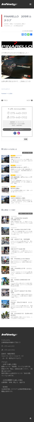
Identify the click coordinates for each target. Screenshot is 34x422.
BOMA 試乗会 (15, 188)
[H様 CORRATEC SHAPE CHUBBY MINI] (5, 220)
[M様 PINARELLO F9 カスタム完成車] (5, 270)
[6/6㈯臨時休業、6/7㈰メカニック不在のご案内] (5, 178)
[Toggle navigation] (30, 4)
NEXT (29, 100)
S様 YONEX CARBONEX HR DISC (20, 280)
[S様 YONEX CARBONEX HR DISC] (5, 281)
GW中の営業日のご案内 (18, 198)
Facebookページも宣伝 (6, 93)
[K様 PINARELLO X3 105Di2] (5, 260)
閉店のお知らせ (15, 157)
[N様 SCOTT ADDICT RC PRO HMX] (5, 292)
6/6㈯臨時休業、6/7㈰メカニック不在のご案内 (21, 178)
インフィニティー (5, 89)
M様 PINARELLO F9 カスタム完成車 (21, 269)
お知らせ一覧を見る (27, 152)
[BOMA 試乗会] (5, 190)
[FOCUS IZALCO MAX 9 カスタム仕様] (5, 304)
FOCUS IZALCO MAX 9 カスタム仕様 (21, 303)
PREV (5, 100)
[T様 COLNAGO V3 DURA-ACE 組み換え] (5, 315)
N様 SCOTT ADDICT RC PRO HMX (21, 291)
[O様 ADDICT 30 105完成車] (5, 241)
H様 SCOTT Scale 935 (18, 249)
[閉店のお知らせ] (5, 159)
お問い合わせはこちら (16, 129)
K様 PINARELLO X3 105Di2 (20, 259)
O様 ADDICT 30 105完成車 (20, 239)
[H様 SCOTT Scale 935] (5, 250)
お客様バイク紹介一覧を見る (25, 213)
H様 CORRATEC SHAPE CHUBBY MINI (19, 219)
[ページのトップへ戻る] (30, 418)
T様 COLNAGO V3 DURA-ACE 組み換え (21, 314)
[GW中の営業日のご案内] (5, 199)
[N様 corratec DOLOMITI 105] (5, 231)
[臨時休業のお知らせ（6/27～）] (5, 168)
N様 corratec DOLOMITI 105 (21, 229)
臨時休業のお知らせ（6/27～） (20, 167)
